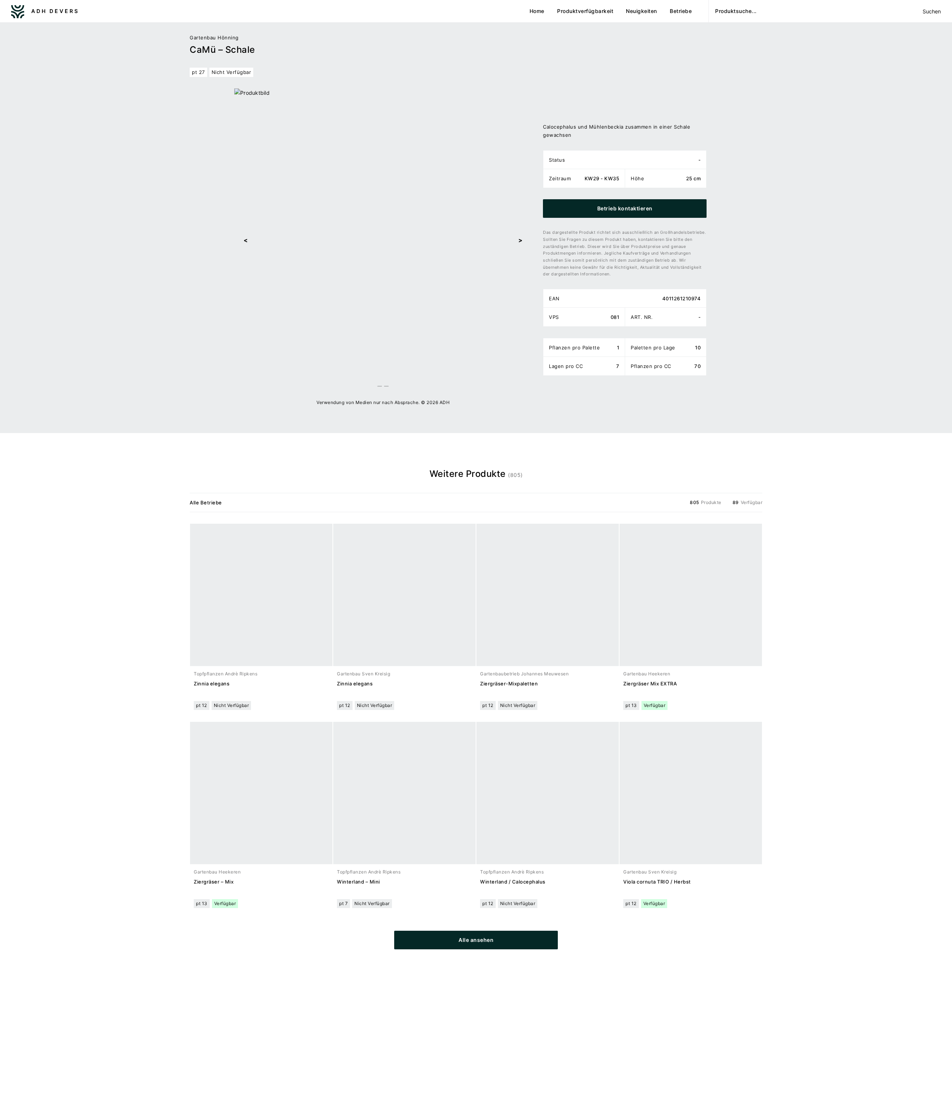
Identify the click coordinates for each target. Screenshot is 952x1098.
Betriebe (681, 11)
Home (537, 11)
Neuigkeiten (641, 11)
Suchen (931, 11)
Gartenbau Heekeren (646, 673)
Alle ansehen (476, 940)
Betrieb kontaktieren (625, 208)
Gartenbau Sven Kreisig (363, 673)
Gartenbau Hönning (214, 38)
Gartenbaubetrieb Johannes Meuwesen (524, 673)
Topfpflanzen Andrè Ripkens (225, 673)
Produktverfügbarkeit (585, 11)
